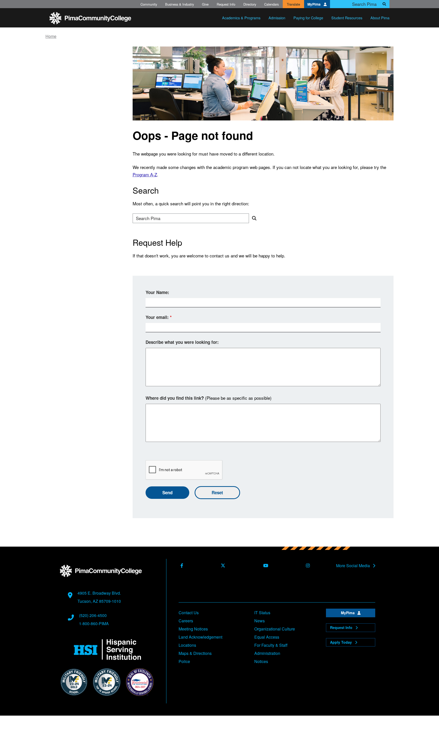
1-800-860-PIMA (94, 623)
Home (50, 36)
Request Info (226, 4)
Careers (186, 621)
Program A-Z (145, 174)
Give (205, 4)
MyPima (314, 4)
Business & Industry (179, 4)
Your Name (157, 292)
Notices (261, 661)
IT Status (262, 612)
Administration (267, 653)
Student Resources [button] (346, 17)
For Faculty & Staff (271, 645)
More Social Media (353, 565)
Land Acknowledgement (200, 637)
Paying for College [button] (308, 17)
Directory (249, 4)
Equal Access (266, 637)
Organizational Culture (274, 629)
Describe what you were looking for (181, 342)
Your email (156, 317)
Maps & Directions (195, 653)
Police (184, 661)
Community (148, 4)
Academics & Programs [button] (241, 17)
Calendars (271, 4)
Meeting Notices (193, 629)
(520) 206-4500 (93, 615)
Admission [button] (277, 17)
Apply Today (341, 642)
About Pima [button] (379, 17)
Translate (293, 4)
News (259, 621)
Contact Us (189, 612)
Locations (187, 645)
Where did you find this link (173, 398)
